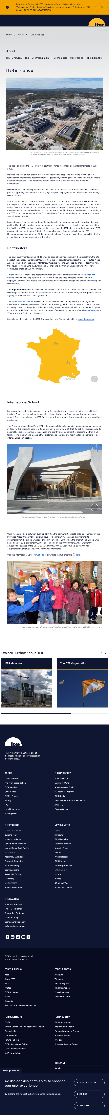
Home (9, 34)
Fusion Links (10, 1031)
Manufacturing (12, 917)
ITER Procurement (63, 1022)
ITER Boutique (11, 992)
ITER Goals (59, 796)
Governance (76, 57)
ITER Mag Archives (63, 865)
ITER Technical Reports (16, 1048)
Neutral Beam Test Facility (17, 848)
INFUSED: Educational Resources (20, 1005)
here (78, 555)
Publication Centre (63, 887)
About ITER (10, 979)
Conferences (11, 1035)
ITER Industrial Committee (24, 301)
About (20, 34)
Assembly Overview (14, 857)
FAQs (7, 805)
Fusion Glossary (62, 809)
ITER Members (59, 57)
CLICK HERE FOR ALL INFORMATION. (34, 10)
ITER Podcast (60, 861)
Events (57, 852)
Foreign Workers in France (66, 1031)
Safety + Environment (15, 926)
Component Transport (15, 922)
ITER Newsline (61, 839)
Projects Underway (14, 839)
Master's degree (91, 310)
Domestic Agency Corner (66, 1044)
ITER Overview (14, 57)
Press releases (61, 857)
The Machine (12, 899)
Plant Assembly (12, 865)
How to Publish (12, 1040)
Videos (57, 879)
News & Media (62, 825)
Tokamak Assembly (14, 861)
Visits (7, 997)
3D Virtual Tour (61, 883)
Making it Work (61, 783)
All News (58, 835)
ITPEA (7, 1022)
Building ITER (11, 835)
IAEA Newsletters (13, 1053)
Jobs (7, 975)
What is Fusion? (61, 778)
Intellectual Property (64, 1027)
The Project (12, 825)
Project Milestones (13, 887)
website (40, 555)
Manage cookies (11, 1070)
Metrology (9, 879)
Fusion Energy (63, 773)
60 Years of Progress (64, 792)
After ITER (59, 805)
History (8, 800)
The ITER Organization (37, 57)
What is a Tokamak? (14, 904)
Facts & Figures (61, 983)
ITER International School (17, 1044)
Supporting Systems (14, 913)
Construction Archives (15, 844)
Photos (57, 874)
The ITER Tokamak (13, 909)
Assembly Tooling (13, 874)
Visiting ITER (11, 813)
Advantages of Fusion (64, 787)
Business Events (62, 1035)
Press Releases (61, 992)
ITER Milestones (62, 988)
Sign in (57, 1068)
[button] (101, 653)
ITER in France (94, 57)
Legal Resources (86, 319)
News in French (61, 848)
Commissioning (12, 870)
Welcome (58, 979)
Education (9, 1001)
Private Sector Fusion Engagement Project (25, 1027)
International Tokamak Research (69, 800)
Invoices (58, 1040)
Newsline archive (62, 844)
